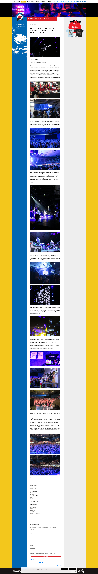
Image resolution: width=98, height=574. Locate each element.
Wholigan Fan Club (70, 1)
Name (32, 542)
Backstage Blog (21, 26)
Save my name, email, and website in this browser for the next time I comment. (42, 554)
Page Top (58, 565)
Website (32, 549)
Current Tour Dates (21, 23)
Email (32, 545)
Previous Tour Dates (20, 24)
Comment (33, 533)
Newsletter (60, 1)
